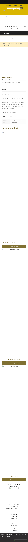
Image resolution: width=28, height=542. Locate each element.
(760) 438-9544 (15, 28)
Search (21, 8)
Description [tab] (4, 89)
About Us (14, 527)
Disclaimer (14, 530)
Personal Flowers (11, 82)
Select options (14, 246)
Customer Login (17, 5)
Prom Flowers (18, 82)
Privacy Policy (14, 528)
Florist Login (9, 5)
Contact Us (14, 525)
